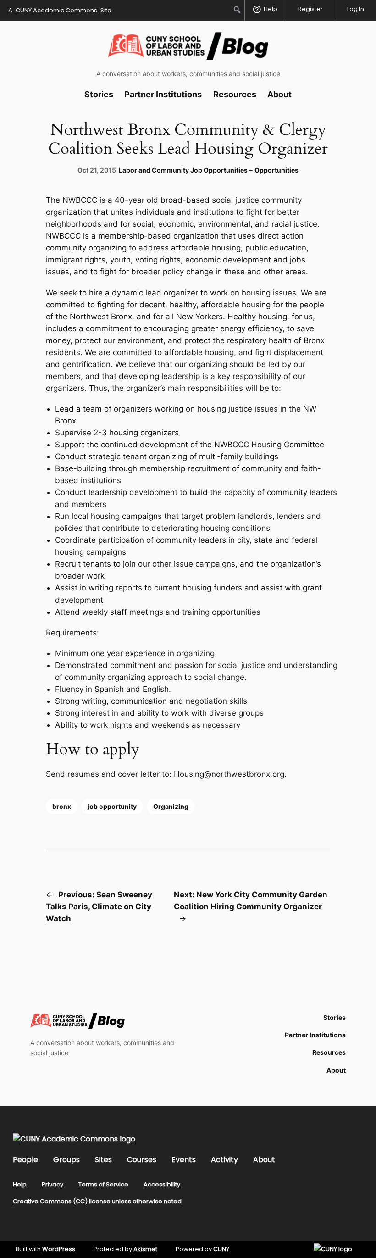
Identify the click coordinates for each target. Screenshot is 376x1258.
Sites (103, 1159)
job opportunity (112, 806)
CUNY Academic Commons (56, 10)
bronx (61, 806)
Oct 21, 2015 (96, 170)
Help (20, 1184)
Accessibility (162, 1184)
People (25, 1159)
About (264, 1159)
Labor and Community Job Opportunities (183, 170)
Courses (141, 1159)
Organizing (170, 806)
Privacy (52, 1184)
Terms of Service (103, 1184)
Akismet (145, 1249)
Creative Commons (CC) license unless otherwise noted (97, 1201)
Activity (224, 1159)
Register (310, 9)
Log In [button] (355, 9)
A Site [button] (59, 10)
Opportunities (276, 170)
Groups (66, 1159)
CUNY (221, 1249)
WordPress (58, 1249)
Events (183, 1159)
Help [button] (270, 9)
